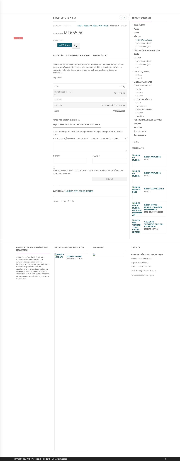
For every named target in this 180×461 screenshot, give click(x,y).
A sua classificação (102, 138)
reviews (57, 26)
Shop (79, 26)
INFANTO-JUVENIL (41, 10)
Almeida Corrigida (143, 46)
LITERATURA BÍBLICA (143, 99)
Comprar (81, 10)
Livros (29, 10)
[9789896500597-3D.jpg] (18, 22)
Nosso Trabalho (68, 10)
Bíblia (139, 89)
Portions (137, 123)
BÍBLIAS (22, 10)
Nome (56, 156)
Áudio (136, 29)
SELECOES (138, 127)
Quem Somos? (93, 10)
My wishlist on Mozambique (127, 2)
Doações (54, 10)
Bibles (136, 33)
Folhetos (140, 92)
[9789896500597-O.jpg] (26, 19)
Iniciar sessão (146, 2)
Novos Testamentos (144, 109)
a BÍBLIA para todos (144, 40)
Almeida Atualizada (144, 43)
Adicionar (64, 45)
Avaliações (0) (100, 55)
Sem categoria (140, 131)
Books (136, 54)
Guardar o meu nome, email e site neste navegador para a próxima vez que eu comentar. (88, 172)
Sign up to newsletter (23, 2)
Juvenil (139, 78)
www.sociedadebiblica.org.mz (142, 275)
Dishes (136, 142)
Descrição (58, 55)
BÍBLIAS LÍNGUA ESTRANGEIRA (147, 50)
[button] (147, 275)
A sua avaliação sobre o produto (70, 138)
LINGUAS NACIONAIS (143, 82)
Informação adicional (78, 55)
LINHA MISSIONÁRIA (143, 85)
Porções (140, 96)
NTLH (139, 68)
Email (96, 156)
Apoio (139, 103)
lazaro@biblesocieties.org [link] (146, 271)
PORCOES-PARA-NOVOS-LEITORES (148, 120)
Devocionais (141, 106)
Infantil (139, 75)
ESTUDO (137, 58)
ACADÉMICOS (139, 25)
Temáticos (140, 116)
